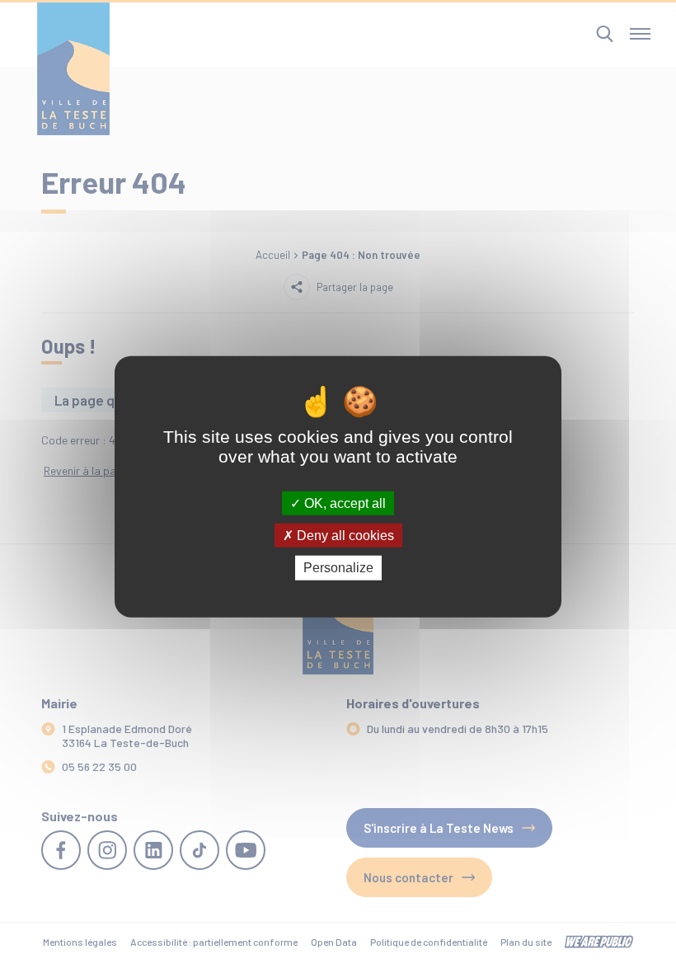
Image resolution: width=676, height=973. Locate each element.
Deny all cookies (343, 536)
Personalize (338, 568)
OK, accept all (343, 503)
